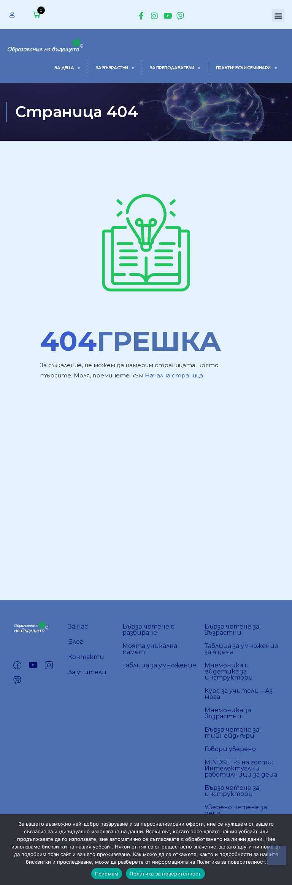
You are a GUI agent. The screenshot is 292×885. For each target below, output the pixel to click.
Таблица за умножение (159, 665)
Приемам (107, 874)
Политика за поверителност (165, 874)
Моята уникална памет (149, 649)
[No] (276, 855)
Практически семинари (243, 67)
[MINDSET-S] (46, 44)
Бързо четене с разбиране (148, 629)
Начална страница (174, 375)
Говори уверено (230, 749)
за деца (64, 67)
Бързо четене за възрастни (232, 629)
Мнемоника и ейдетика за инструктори (229, 671)
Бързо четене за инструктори (232, 790)
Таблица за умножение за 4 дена (241, 649)
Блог (75, 641)
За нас (78, 626)
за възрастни (112, 67)
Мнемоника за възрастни (228, 713)
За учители (87, 672)
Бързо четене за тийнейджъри (232, 732)
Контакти (86, 657)
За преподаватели (172, 67)
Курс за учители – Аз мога (239, 693)
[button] (278, 15)
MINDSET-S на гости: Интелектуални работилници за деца (241, 768)
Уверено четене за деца (236, 810)
